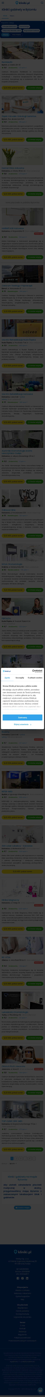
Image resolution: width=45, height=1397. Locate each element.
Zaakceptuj (22, 717)
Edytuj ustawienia (21, 724)
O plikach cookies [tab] (35, 678)
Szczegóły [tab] (20, 678)
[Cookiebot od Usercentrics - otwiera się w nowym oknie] (32, 671)
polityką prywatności (12, 709)
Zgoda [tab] (7, 678)
